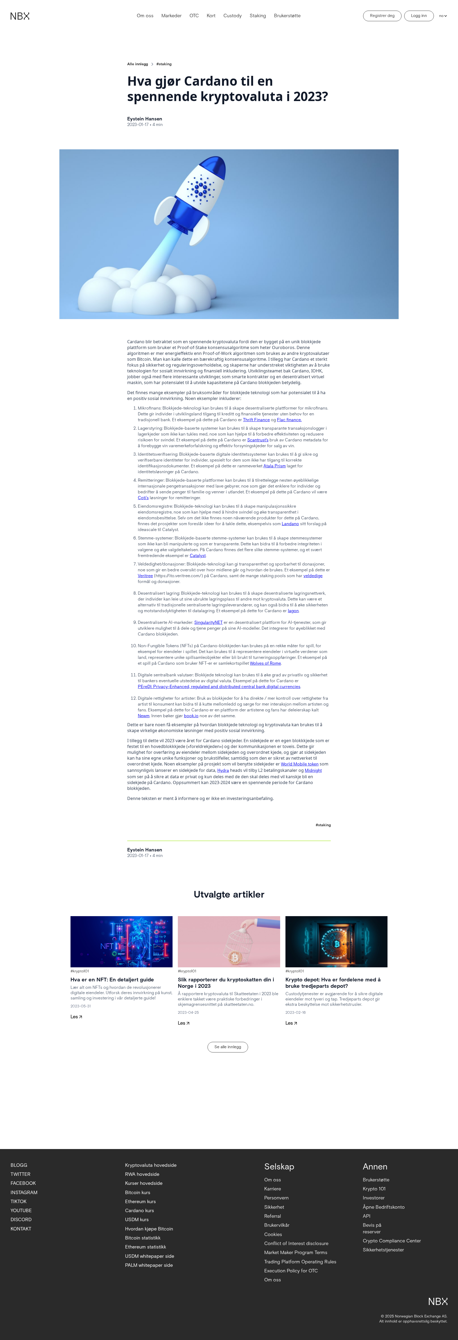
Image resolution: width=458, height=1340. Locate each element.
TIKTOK (19, 1202)
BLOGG (19, 1165)
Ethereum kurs (140, 1202)
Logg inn (419, 15)
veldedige (313, 576)
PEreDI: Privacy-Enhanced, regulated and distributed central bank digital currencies (219, 687)
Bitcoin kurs (137, 1193)
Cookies (273, 1235)
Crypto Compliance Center (392, 1241)
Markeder (171, 16)
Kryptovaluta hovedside (151, 1165)
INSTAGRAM (24, 1193)
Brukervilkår (276, 1225)
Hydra (223, 770)
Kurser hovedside (143, 1183)
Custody (232, 16)
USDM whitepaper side (149, 1256)
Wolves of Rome (265, 663)
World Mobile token (300, 764)
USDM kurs (137, 1220)
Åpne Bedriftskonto (384, 1207)
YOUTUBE (21, 1211)
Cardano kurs (139, 1211)
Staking (258, 16)
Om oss (145, 16)
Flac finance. (289, 420)
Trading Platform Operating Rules (300, 1262)
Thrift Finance (256, 420)
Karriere (272, 1189)
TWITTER (20, 1174)
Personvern (276, 1198)
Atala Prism (274, 466)
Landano (290, 524)
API (367, 1216)
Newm (143, 716)
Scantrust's (257, 440)
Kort (211, 16)
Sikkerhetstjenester (383, 1250)
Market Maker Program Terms (295, 1253)
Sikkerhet (274, 1207)
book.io (191, 716)
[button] (442, 16)
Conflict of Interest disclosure (296, 1244)
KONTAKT (21, 1229)
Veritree (145, 576)
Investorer (374, 1198)
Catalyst (198, 556)
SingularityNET (208, 622)
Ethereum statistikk (145, 1247)
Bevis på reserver (372, 1228)
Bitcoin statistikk (143, 1238)
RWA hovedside (142, 1174)
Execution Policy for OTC (291, 1271)
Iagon (293, 611)
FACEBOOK (23, 1183)
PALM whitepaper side (149, 1265)
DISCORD (21, 1220)
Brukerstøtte (287, 16)
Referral (272, 1216)
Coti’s (143, 498)
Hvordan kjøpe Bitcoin (149, 1229)
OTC (194, 16)
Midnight (313, 770)
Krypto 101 (374, 1189)
